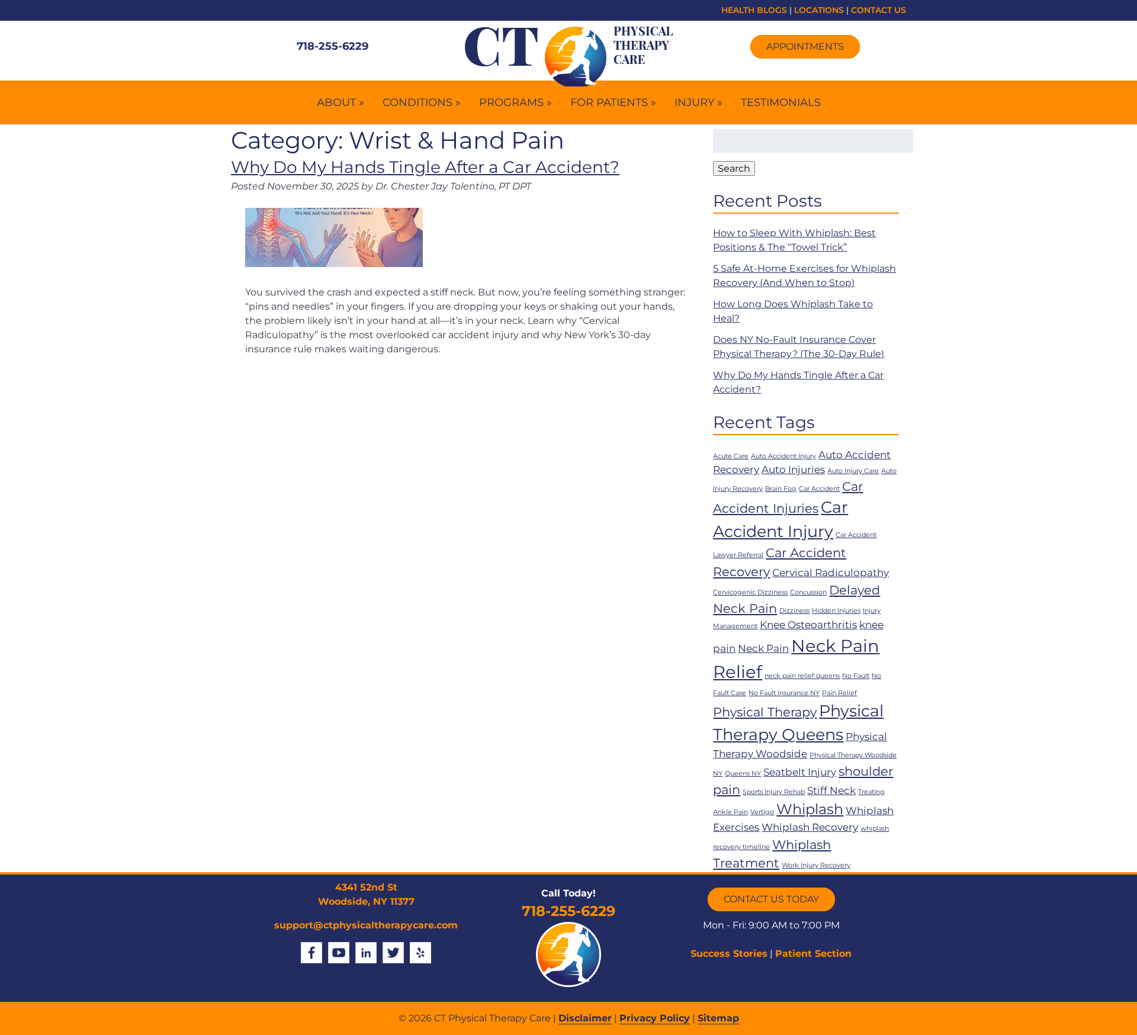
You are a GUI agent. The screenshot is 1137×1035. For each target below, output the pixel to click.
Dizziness (794, 611)
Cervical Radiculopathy (830, 572)
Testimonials (781, 102)
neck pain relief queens (802, 676)
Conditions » (422, 102)
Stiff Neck (831, 790)
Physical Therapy (765, 712)
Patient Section (813, 953)
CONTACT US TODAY (771, 899)
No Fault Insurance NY (784, 693)
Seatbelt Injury (799, 772)
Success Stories (728, 953)
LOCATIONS (819, 10)
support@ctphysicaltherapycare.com (366, 925)
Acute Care (731, 456)
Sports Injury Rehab (774, 792)
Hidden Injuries (836, 611)
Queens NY (743, 773)
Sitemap (718, 1018)
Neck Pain (763, 648)
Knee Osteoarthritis (808, 625)
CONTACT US (878, 10)
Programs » (515, 102)
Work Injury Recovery (816, 865)
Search (734, 168)
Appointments (805, 46)
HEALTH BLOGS (754, 10)
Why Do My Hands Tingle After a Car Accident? (425, 167)
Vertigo (762, 812)
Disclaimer (585, 1018)
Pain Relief (839, 693)
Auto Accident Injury (783, 456)
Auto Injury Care (853, 471)
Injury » (698, 102)
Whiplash (809, 809)
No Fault (855, 676)
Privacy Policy (654, 1018)
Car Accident (819, 489)
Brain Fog (780, 489)
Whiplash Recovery (810, 827)
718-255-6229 (332, 46)
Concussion (808, 592)
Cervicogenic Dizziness (750, 592)
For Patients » (613, 102)
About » (340, 102)
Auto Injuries (793, 469)
